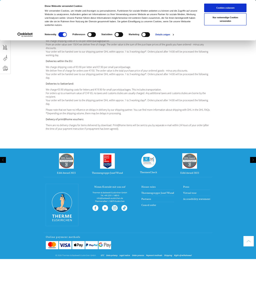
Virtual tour (190, 193)
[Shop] (5, 58)
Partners (146, 199)
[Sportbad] (5, 47)
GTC (102, 255)
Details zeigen (162, 34)
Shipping (168, 255)
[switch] (91, 34)
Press (186, 187)
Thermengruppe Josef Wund (157, 193)
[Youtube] (105, 207)
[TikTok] (124, 207)
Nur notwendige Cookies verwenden (225, 19)
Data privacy (111, 255)
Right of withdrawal (183, 255)
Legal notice (124, 255)
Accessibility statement (196, 199)
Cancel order (148, 205)
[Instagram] (115, 207)
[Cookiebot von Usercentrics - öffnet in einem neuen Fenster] (25, 34)
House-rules (148, 187)
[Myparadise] (5, 68)
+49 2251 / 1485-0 (111, 195)
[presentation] (3, 160)
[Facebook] (95, 207)
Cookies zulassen (225, 8)
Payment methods (154, 255)
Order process (138, 255)
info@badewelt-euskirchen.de (110, 198)
